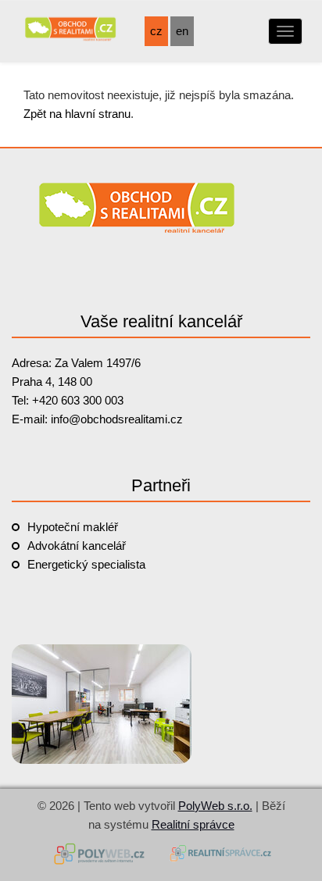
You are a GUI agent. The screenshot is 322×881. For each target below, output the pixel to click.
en (182, 30)
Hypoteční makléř (72, 526)
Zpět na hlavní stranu (77, 113)
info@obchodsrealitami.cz (117, 419)
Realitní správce (193, 824)
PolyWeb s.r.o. (215, 805)
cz (156, 30)
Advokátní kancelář (76, 545)
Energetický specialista (86, 564)
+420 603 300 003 (77, 400)
